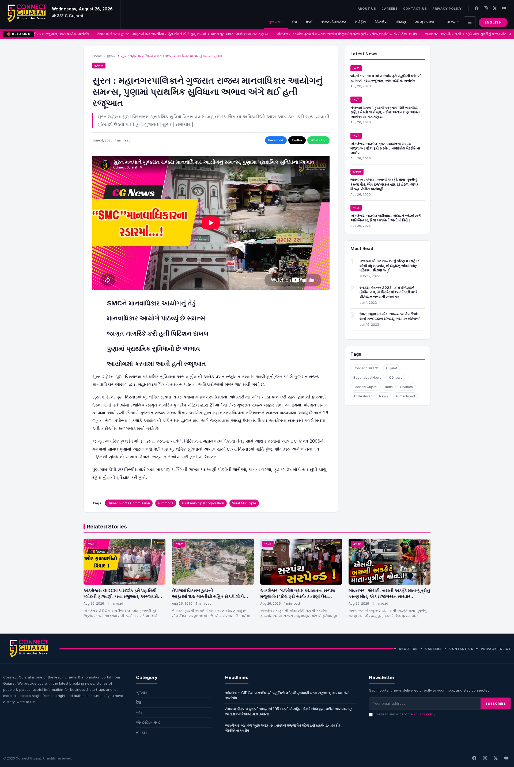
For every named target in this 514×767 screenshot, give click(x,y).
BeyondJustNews (367, 377)
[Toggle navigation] (469, 22)
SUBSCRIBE (495, 703)
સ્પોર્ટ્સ (360, 22)
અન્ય (451, 22)
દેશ (294, 22)
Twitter (297, 140)
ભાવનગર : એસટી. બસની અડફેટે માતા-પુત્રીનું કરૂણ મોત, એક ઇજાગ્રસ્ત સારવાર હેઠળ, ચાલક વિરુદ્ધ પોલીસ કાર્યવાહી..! (384, 184)
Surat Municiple (244, 503)
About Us (367, 8)
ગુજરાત (274, 22)
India (389, 387)
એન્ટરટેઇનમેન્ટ (333, 22)
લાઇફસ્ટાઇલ (424, 22)
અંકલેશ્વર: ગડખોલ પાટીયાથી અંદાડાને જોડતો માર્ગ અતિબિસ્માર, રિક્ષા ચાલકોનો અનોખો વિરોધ (385, 217)
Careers (389, 8)
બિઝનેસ (381, 22)
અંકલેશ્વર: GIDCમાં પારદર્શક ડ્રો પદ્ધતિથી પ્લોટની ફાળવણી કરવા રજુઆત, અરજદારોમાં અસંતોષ (386, 78)
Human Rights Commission (129, 503)
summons (165, 503)
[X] (495, 758)
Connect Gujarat (366, 368)
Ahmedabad (405, 396)
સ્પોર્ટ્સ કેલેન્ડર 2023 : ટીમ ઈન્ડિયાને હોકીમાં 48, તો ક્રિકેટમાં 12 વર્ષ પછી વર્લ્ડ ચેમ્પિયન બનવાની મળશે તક (388, 292)
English (493, 22)
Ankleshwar (362, 396)
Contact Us (415, 8)
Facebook (276, 140)
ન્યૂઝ (356, 68)
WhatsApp (318, 140)
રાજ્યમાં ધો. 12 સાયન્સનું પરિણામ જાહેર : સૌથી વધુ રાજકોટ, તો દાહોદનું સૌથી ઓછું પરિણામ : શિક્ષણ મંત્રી (389, 265)
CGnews (395, 377)
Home (97, 56)
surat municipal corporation (203, 503)
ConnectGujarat (365, 387)
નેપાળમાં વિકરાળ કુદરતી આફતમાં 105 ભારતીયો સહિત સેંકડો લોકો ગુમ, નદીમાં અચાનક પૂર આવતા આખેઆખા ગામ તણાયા (175, 34)
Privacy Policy (447, 8)
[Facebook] (476, 8)
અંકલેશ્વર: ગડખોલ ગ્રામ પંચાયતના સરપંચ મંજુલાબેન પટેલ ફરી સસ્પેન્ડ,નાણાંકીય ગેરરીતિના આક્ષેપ (339, 34)
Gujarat (391, 368)
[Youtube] (504, 8)
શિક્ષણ (401, 22)
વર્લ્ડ (309, 22)
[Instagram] (485, 8)
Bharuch (406, 387)
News (383, 396)
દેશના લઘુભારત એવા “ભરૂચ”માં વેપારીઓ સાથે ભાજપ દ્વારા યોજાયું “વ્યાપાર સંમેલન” (390, 316)
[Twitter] (494, 8)
